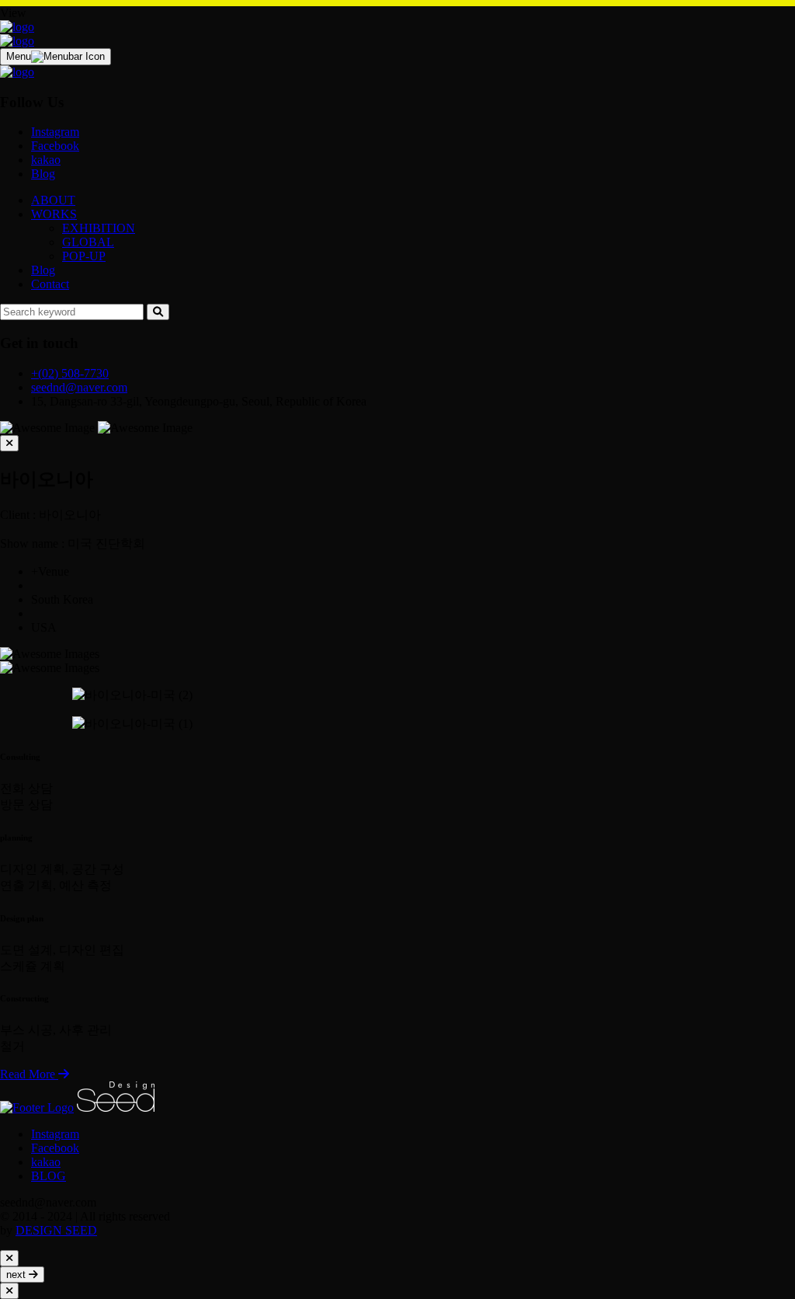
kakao (46, 159)
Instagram (55, 131)
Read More (29, 1074)
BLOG (48, 1175)
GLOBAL (88, 242)
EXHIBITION (98, 228)
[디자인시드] (17, 26)
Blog (43, 173)
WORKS (54, 214)
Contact (50, 284)
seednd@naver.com (79, 387)
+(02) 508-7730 (70, 373)
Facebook (55, 145)
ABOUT (53, 200)
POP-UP (84, 256)
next (17, 1274)
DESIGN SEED (56, 1230)
